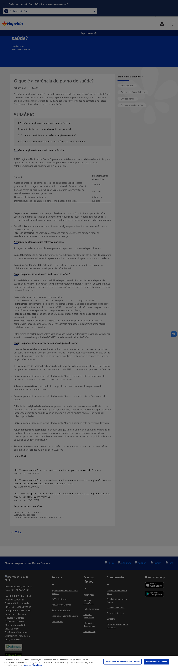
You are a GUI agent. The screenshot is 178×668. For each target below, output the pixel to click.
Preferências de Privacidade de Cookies (122, 661)
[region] (89, 662)
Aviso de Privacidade (33, 665)
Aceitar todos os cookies (156, 661)
